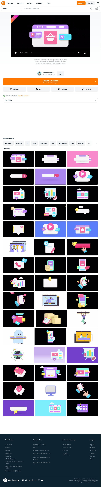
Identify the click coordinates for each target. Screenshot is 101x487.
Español (91, 447)
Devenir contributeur (65, 454)
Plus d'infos (8, 100)
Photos (19, 3)
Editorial (39, 3)
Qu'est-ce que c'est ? (23, 96)
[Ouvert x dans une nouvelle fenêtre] (39, 480)
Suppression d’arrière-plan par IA (13, 467)
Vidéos (29, 3)
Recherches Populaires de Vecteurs (41, 454)
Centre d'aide (65, 445)
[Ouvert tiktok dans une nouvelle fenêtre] (35, 480)
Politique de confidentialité (88, 480)
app (72, 143)
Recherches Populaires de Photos (41, 458)
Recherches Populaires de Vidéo (41, 463)
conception (63, 143)
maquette (44, 143)
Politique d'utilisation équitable (85, 482)
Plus (48, 3)
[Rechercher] (90, 8)
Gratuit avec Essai (50, 82)
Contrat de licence (39, 445)
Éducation (7, 456)
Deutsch (91, 453)
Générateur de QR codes (12, 471)
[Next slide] (93, 143)
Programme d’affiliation (40, 450)
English (90, 445)
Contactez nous (66, 447)
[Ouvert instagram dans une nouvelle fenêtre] (26, 480)
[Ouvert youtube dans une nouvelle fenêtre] (42, 480)
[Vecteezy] (3, 3)
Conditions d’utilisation (72, 480)
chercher (19, 143)
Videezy (6, 450)
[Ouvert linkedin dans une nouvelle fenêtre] (29, 480)
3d (27, 143)
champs (81, 143)
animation (8, 143)
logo (34, 143)
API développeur (9, 459)
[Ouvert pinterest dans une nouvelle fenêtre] (32, 480)
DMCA (35, 447)
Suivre (60, 74)
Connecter (89, 3)
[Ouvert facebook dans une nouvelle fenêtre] (23, 480)
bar (89, 143)
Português (91, 450)
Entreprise (7, 453)
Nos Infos (64, 450)
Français (91, 456)
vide (52, 143)
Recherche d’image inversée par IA (10, 462)
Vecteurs (10, 3)
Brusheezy (7, 445)
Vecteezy (7, 447)
